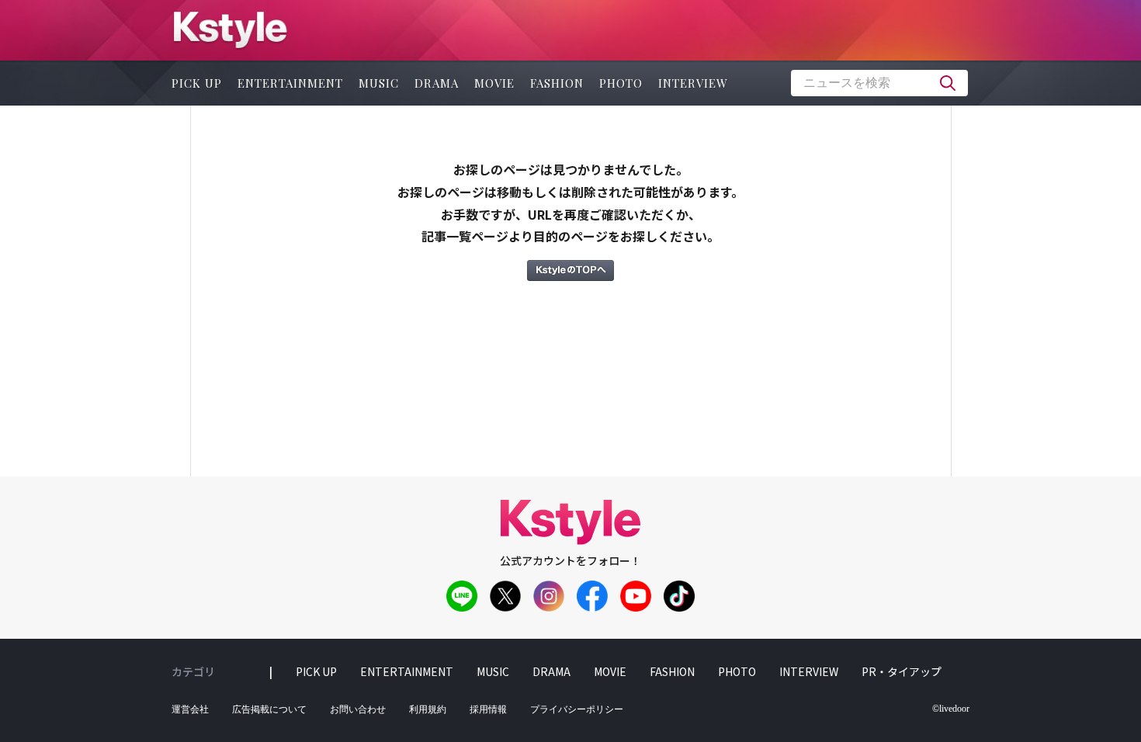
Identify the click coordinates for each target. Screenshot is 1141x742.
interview (693, 83)
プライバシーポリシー (576, 709)
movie (494, 83)
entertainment (290, 83)
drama (436, 83)
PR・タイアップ (902, 671)
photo (621, 83)
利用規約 (427, 709)
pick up (197, 83)
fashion (557, 83)
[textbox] (879, 83)
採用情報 (488, 709)
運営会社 (190, 709)
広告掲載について (269, 709)
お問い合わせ (358, 709)
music (379, 83)
